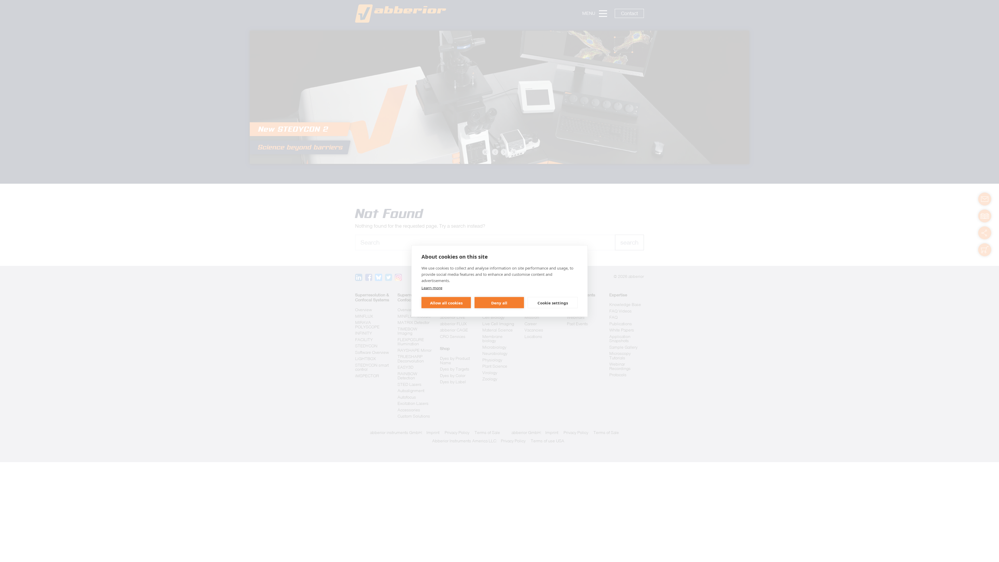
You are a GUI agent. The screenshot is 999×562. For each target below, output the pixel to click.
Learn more (431, 287)
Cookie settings (552, 302)
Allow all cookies (446, 302)
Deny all (499, 302)
